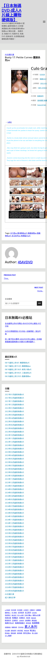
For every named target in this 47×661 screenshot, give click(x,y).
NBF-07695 (42, 88)
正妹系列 (21, 620)
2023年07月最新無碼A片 (14, 465)
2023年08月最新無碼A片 (14, 469)
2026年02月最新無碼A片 (14, 570)
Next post (38, 287)
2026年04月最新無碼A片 (14, 577)
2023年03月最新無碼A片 (14, 452)
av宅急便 (7, 610)
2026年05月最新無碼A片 (14, 580)
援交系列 (14, 615)
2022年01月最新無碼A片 (14, 408)
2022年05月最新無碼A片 (14, 421)
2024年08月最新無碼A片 (14, 509)
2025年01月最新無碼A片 (14, 526)
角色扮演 (26, 630)
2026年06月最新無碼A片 (14, 584)
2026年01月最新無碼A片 (14, 567)
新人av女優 (20, 615)
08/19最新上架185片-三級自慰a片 (18, 373)
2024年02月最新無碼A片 (14, 489)
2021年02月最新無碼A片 (14, 398)
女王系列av (16, 236)
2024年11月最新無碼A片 (14, 520)
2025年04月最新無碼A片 (14, 536)
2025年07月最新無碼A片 (14, 547)
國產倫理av (32, 233)
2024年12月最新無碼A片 (14, 523)
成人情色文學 (10, 597)
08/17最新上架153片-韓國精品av (18, 366)
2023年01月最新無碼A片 (14, 445)
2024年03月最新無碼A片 (14, 492)
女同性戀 (21, 613)
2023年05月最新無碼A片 (14, 459)
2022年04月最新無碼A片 (14, 418)
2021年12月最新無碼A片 (14, 404)
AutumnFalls (41, 105)
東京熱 (28, 618)
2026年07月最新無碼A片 (14, 587)
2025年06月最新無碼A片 (14, 543)
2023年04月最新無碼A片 (14, 455)
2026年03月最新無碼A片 (14, 574)
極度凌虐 (33, 618)
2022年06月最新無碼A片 (14, 425)
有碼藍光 (15, 618)
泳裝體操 (28, 620)
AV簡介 (10, 122)
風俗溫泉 (13, 633)
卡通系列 (32, 610)
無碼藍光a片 (26, 236)
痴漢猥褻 (35, 623)
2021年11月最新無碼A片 (14, 401)
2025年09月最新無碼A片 (14, 553)
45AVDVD (25, 262)
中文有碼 (13, 610)
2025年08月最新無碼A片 (14, 550)
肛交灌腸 (7, 630)
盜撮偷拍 (8, 627)
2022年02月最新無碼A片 (14, 411)
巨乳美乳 (34, 612)
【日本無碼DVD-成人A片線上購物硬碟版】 (11, 12)
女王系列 (28, 613)
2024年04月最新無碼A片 (14, 496)
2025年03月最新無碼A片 (14, 533)
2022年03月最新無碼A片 (14, 415)
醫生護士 (33, 630)
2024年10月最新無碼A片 (14, 516)
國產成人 (8, 613)
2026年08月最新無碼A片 (14, 591)
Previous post (10, 275)
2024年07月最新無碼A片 (14, 506)
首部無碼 (19, 633)
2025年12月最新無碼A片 (14, 563)
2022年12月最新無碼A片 (14, 442)
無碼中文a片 (9, 623)
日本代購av (28, 615)
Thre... (6, 278)
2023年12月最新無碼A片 (14, 482)
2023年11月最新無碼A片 (14, 479)
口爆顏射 (38, 610)
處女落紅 (20, 630)
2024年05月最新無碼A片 (14, 499)
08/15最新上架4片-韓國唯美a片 (17, 363)
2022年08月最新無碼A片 (14, 428)
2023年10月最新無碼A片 (14, 475)
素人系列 (30, 626)
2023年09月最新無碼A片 (14, 472)
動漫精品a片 (22, 233)
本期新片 (22, 618)
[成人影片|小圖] (19, 80)
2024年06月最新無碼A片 (14, 503)
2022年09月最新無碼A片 (14, 432)
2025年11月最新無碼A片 (14, 560)
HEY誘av (13, 233)
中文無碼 (19, 610)
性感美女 (8, 615)
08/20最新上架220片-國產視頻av (18, 376)
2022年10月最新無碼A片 (14, 435)
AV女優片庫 (9, 54)
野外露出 (7, 633)
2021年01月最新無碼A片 (14, 394)
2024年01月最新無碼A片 (14, 486)
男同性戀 (28, 623)
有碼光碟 (8, 618)
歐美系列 (40, 96)
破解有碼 (14, 627)
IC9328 (42, 74)
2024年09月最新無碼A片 (14, 513)
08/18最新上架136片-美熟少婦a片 (18, 369)
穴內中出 (21, 627)
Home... (40, 291)
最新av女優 (36, 615)
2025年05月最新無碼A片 (14, 540)
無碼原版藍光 (20, 623)
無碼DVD (43, 79)
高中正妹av (27, 633)
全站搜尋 (8, 299)
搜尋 (39, 303)
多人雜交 (14, 613)
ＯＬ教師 (8, 636)
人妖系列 (26, 610)
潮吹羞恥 (34, 620)
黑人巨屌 (35, 633)
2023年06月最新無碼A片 (14, 462)
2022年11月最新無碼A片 (14, 438)
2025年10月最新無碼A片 (14, 557)
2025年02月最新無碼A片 (14, 530)
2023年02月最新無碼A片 (14, 448)
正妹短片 (15, 620)
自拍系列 (13, 630)
